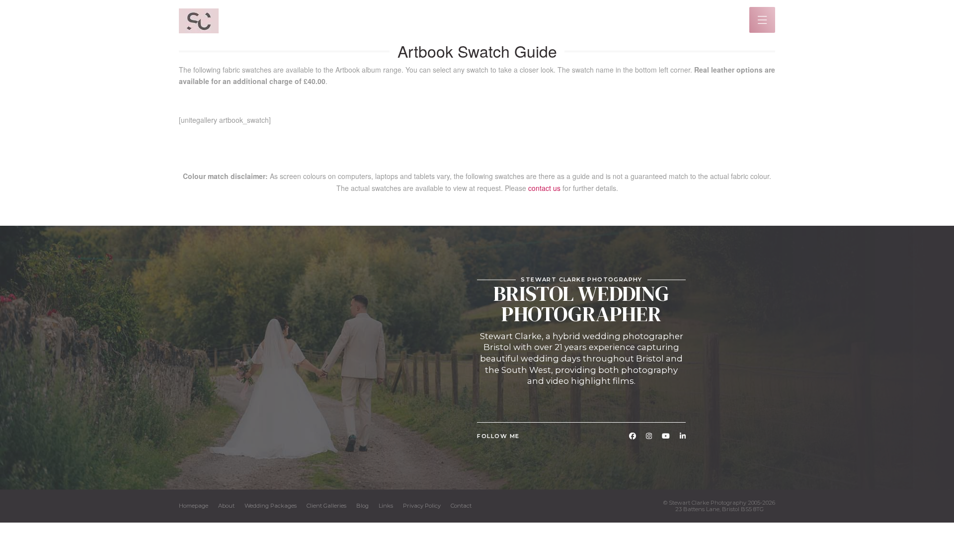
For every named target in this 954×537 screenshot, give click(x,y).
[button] (762, 20)
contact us (544, 188)
